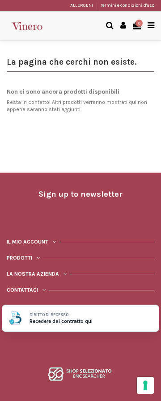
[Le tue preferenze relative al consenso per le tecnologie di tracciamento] (145, 385)
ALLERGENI (82, 5)
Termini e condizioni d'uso (127, 5)
